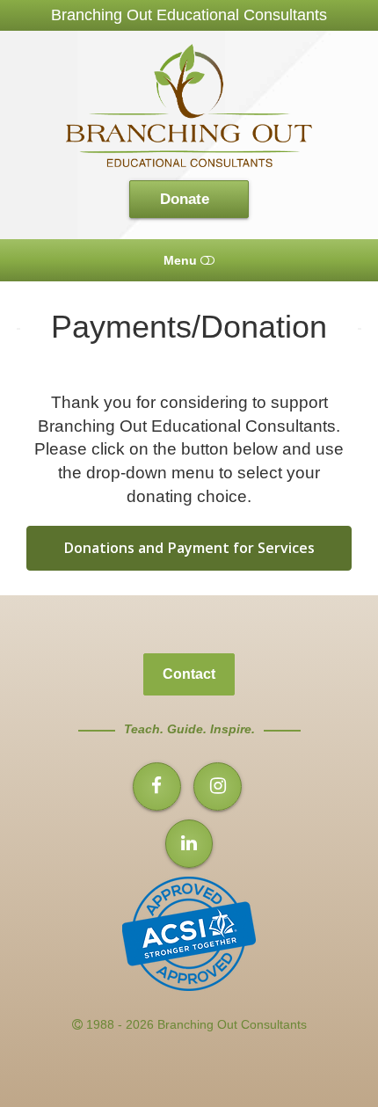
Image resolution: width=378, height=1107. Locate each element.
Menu (182, 260)
